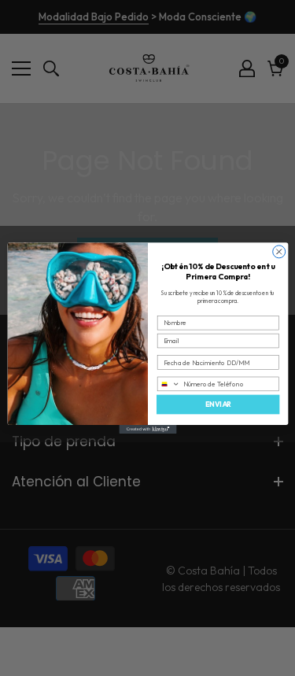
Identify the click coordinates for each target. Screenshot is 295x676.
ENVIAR (217, 404)
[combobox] (168, 383)
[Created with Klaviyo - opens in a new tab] (147, 429)
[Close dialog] (278, 252)
